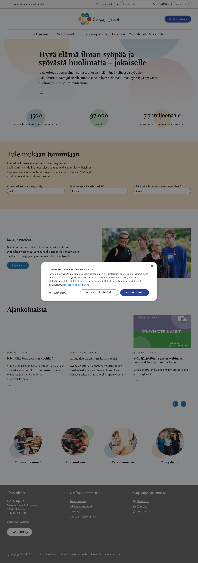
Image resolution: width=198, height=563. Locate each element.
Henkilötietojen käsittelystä (75, 284)
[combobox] (151, 266)
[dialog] (99, 281)
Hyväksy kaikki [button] (134, 292)
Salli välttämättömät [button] (99, 292)
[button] (58, 292)
